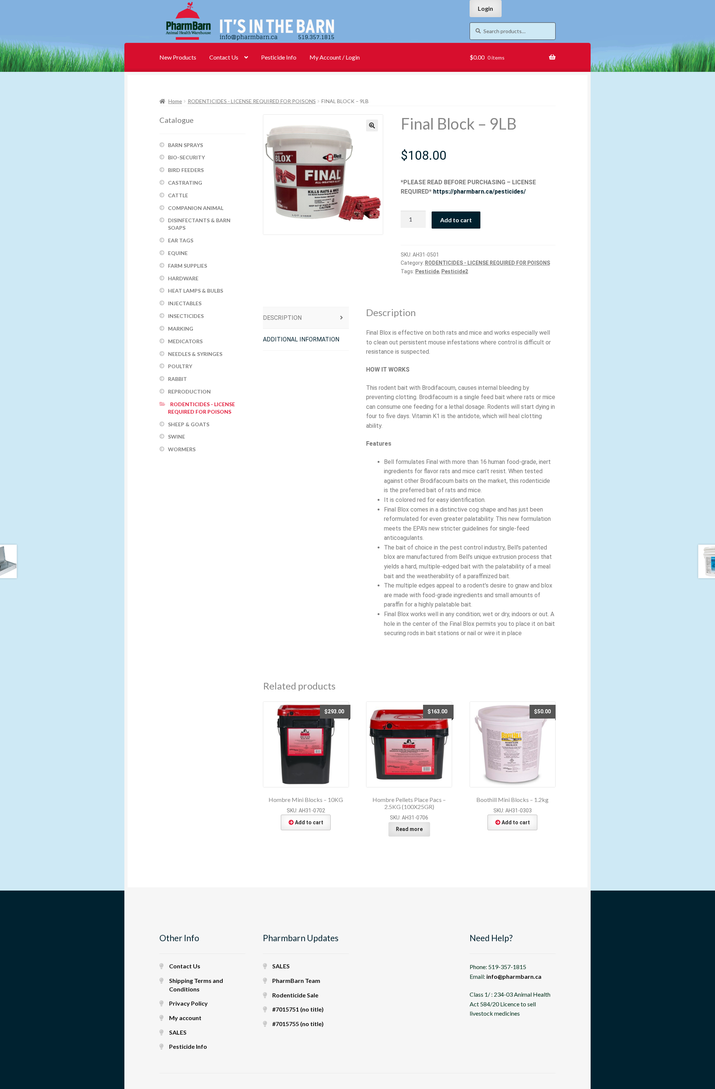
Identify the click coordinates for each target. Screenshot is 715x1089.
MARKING (180, 328)
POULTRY (180, 366)
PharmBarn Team (296, 980)
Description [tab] (282, 317)
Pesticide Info (278, 57)
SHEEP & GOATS (188, 424)
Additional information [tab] (301, 339)
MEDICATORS (185, 341)
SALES (178, 1032)
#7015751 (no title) (298, 1009)
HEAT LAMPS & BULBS (195, 290)
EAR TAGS (180, 240)
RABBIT (177, 379)
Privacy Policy (188, 1003)
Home (175, 101)
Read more (409, 829)
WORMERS (182, 449)
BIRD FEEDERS (186, 170)
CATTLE (178, 195)
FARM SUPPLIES (187, 265)
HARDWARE (183, 278)
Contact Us (223, 57)
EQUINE (178, 253)
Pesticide (427, 271)
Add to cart (456, 219)
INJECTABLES (184, 303)
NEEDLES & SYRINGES (195, 354)
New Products (177, 57)
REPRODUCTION (189, 391)
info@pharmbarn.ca (513, 976)
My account (185, 1017)
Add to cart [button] (309, 822)
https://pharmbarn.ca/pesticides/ (479, 191)
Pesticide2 (454, 271)
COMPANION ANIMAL (195, 208)
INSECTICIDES (186, 316)
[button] (372, 125)
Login (485, 8)
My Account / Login (334, 57)
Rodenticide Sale (295, 995)
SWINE (176, 436)
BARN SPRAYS (185, 145)
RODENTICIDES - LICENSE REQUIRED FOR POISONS (252, 101)
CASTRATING (185, 182)
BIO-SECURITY (186, 157)
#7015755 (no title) (298, 1023)
